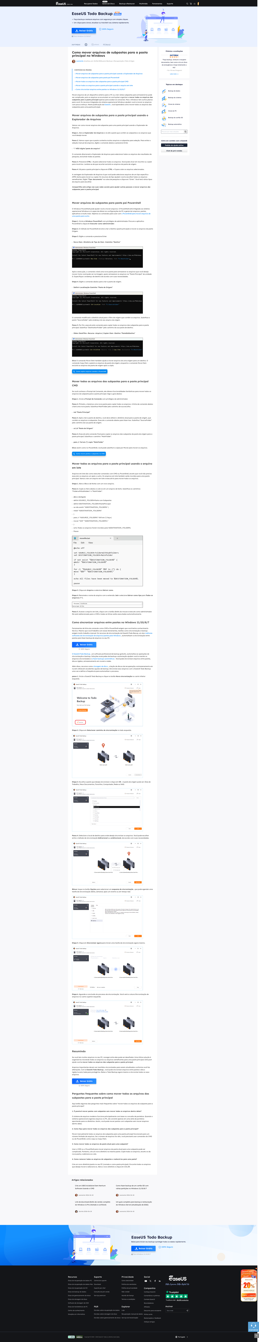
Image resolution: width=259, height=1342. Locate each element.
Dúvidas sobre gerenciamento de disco (107, 1318)
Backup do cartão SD (175, 117)
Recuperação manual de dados (132, 1314)
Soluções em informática (76, 1314)
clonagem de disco (100, 666)
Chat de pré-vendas (174, 151)
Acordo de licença (128, 1295)
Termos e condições (128, 1299)
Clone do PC (172, 111)
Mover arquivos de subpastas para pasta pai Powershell (97, 78)
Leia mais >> (174, 74)
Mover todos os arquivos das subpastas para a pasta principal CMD (102, 81)
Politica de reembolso (129, 1284)
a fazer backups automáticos (103, 659)
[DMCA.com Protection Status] (80, 1337)
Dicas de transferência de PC (78, 1307)
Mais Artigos (129, 61)
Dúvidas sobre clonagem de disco (105, 1314)
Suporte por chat (99, 1288)
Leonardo (79, 61)
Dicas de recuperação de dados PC (80, 1280)
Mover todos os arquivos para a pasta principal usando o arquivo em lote (104, 85)
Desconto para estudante (152, 1310)
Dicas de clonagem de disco (77, 1299)
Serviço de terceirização (130, 1318)
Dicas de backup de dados (77, 1292)
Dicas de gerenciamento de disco (79, 1295)
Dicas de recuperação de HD (77, 1288)
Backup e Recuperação (115, 61)
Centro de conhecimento (76, 1310)
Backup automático (175, 124)
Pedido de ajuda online (174, 145)
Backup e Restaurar (127, 4)
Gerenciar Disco (108, 4)
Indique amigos (149, 1322)
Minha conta (148, 1314)
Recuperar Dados (91, 4)
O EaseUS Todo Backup (81, 654)
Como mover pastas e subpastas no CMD (89, 454)
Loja (123, 1310)
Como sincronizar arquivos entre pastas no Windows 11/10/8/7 (100, 89)
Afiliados (147, 1307)
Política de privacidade (129, 1288)
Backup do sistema (174, 97)
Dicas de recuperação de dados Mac (80, 1284)
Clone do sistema (174, 104)
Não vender (126, 1292)
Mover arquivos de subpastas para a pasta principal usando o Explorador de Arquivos (109, 74)
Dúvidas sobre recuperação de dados (107, 1310)
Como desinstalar (128, 1280)
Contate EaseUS (149, 1299)
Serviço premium (100, 1295)
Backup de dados (174, 91)
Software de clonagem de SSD (78, 1303)
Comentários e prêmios (152, 1296)
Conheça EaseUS (149, 1292)
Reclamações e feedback (152, 1318)
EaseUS (107, 105)
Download (97, 1284)
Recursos (72, 1277)
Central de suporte (100, 1280)
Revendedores (149, 1303)
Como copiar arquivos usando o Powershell (89, 371)
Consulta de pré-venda (101, 1292)
